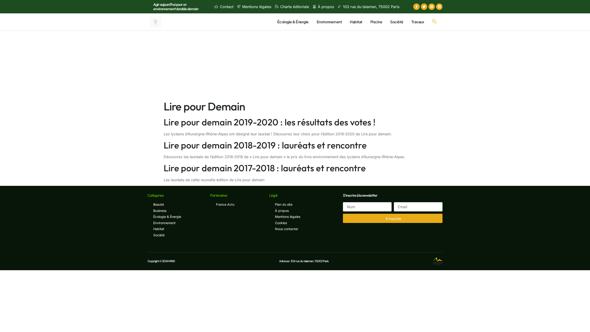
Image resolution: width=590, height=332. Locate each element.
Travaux (417, 21)
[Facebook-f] (416, 6)
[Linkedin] (439, 6)
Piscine (376, 21)
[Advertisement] (295, 65)
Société (396, 21)
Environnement (329, 21)
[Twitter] (424, 6)
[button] (434, 22)
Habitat (356, 21)
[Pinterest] (431, 6)
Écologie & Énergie (293, 21)
